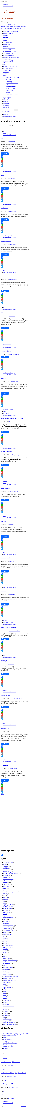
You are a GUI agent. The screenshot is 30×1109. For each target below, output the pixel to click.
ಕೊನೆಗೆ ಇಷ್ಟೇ (3, 521)
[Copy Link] (15, 163)
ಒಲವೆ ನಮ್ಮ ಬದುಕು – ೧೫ (6, 241)
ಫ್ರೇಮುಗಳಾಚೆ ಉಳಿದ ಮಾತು (12, 83)
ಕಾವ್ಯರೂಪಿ (5, 35)
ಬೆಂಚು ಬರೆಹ (3, 591)
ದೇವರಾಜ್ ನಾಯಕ (13, 731)
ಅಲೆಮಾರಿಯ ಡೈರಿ (7, 875)
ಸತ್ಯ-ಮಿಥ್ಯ (5, 998)
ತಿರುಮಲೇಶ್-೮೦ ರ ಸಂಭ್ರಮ (9, 53)
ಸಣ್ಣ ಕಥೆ (5, 996)
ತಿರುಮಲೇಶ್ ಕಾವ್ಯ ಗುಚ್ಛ (8, 926)
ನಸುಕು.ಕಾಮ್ (8, 11)
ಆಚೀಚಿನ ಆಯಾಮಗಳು (11, 86)
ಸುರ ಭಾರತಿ (8, 79)
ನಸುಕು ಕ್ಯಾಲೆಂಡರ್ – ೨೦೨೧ (9, 48)
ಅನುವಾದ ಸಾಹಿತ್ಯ (7, 59)
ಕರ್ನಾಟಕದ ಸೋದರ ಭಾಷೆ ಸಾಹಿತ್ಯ (10, 66)
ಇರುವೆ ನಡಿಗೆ (6, 882)
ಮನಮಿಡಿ (5, 971)
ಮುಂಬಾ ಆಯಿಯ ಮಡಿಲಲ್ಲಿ (9, 44)
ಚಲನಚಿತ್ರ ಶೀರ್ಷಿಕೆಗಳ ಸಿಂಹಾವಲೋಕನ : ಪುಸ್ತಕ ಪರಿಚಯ (12, 418)
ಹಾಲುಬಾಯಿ (3, 275)
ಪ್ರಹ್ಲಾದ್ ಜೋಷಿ (12, 244)
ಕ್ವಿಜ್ (4, 901)
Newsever (23, 1106)
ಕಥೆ (4, 64)
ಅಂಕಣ (5, 75)
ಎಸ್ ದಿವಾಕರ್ (12, 141)
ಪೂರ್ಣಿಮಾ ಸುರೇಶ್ (13, 279)
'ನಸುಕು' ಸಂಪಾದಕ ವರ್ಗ (14, 354)
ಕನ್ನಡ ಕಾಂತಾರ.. (6, 1048)
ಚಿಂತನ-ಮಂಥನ (6, 912)
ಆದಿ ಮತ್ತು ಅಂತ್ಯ (4, 765)
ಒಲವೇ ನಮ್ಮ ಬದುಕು (10, 88)
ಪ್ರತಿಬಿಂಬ (8, 92)
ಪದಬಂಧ (5, 943)
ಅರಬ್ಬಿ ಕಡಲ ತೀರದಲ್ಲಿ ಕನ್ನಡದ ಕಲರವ (11, 57)
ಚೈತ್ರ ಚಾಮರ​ (5, 46)
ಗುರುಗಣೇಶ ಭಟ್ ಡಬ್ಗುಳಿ (14, 454)
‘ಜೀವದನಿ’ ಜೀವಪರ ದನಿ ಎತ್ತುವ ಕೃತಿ (10, 1043)
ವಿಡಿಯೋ (5, 989)
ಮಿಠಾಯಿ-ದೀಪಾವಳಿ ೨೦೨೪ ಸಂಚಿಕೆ (10, 31)
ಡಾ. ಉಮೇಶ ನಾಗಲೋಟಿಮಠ (15, 698)
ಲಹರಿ (4, 483)
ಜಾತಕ (14, 28)
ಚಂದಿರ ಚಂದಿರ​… (4, 208)
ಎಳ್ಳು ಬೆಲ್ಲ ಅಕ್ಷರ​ (6, 884)
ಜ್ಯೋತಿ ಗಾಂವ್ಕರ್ (11, 664)
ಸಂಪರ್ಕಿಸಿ (5, 4)
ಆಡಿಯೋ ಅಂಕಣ (7, 880)
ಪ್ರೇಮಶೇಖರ (11, 524)
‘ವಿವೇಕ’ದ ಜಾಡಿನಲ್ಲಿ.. (10, 90)
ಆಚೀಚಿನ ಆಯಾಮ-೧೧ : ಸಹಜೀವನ (8, 627)
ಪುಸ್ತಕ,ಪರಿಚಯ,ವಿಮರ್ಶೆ (8, 68)
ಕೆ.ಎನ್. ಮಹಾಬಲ (13, 421)
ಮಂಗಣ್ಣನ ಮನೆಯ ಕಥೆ (5, 558)
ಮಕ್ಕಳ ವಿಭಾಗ (6, 103)
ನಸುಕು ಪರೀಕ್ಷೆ (6, 932)
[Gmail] (15, 161)
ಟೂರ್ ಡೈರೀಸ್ (6, 105)
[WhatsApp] (15, 159)
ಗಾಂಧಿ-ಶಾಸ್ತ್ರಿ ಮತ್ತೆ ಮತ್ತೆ (8, 61)
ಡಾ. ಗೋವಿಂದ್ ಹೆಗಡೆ (13, 381)
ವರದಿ (4, 985)
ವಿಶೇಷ (4, 133)
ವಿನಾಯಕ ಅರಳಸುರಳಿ (13, 491)
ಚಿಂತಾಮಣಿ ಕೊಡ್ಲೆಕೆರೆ (11, 1076)
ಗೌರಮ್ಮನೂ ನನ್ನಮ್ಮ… (21, 28)
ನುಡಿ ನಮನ (5, 941)
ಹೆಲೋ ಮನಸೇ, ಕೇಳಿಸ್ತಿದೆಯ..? (9, 1022)
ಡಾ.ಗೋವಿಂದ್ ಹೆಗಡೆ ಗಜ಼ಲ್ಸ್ (9, 373)
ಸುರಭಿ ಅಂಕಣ (9, 81)
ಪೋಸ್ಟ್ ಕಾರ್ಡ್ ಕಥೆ (7, 947)
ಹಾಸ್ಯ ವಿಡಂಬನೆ (6, 413)
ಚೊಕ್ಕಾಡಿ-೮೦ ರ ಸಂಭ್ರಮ (8, 917)
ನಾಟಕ (4, 936)
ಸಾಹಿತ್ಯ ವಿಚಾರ (6, 1004)
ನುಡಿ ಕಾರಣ (8, 84)
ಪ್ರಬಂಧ (5, 481)
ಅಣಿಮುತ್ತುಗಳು (6, 866)
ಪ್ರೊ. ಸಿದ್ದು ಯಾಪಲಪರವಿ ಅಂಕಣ (13, 77)
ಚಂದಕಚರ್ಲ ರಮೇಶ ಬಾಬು (14, 631)
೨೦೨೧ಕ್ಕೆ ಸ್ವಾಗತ (4, 660)
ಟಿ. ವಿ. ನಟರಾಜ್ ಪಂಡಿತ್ (13, 1087)
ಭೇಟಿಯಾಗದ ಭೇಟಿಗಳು (8, 967)
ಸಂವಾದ (5, 96)
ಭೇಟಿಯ (5, 965)
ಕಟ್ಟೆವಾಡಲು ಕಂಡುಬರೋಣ (6, 451)
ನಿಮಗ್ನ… (2, 312)
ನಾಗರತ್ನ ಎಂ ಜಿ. (11, 1098)
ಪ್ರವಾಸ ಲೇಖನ (6, 958)
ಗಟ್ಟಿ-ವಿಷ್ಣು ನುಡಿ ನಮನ (8, 33)
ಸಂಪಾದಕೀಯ (6, 1000)
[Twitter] (15, 166)
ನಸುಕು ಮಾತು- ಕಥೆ (7, 344)
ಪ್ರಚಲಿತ (5, 73)
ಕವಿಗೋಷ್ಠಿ (5, 893)
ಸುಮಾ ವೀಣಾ (12, 594)
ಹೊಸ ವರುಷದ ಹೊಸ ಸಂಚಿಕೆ (9, 51)
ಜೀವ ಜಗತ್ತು (5, 921)
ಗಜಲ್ (4, 903)
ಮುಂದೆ (3, 794)
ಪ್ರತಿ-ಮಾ (2, 175)
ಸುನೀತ (4, 1008)
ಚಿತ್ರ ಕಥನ (5, 914)
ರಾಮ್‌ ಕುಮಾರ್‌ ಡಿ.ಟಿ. (13, 768)
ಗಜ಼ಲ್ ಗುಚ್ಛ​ (3, 378)
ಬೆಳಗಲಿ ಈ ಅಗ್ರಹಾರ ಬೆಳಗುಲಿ (9, 1035)
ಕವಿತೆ (4, 62)
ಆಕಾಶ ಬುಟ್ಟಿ (5, 40)
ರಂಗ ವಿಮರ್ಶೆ (6, 982)
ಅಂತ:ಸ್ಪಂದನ (6, 868)
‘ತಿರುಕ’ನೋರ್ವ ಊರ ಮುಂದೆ (12, 94)
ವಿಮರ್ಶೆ (5, 991)
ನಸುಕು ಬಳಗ (6, 101)
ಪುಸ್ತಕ (2, 138)
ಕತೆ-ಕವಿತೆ (5, 888)
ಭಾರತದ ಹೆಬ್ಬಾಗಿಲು (7, 963)
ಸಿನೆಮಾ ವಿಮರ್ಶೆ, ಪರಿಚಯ (8, 1006)
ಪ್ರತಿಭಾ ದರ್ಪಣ (6, 954)
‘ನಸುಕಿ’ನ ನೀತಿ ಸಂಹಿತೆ (8, 6)
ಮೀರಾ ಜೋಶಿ (12, 178)
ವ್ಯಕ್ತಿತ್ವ (4, 995)
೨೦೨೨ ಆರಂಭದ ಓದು (8, 38)
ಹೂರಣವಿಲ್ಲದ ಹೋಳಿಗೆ (8, 1046)
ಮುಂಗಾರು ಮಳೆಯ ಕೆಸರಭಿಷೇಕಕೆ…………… (11, 24)
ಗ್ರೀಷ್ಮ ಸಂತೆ (5, 37)
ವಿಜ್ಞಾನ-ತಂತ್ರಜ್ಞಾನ (7, 97)
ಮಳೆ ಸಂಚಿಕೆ (6, 72)
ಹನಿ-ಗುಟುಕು (6, 1015)
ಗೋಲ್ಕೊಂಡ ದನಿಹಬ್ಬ (7, 908)
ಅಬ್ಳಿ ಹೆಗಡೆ (11, 561)
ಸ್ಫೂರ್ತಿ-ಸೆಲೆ (5, 99)
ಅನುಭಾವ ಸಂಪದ (7, 70)
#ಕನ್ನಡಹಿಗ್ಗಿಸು (6, 107)
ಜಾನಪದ (5, 919)
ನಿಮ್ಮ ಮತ (5, 938)
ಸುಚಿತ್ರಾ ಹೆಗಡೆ (12, 316)
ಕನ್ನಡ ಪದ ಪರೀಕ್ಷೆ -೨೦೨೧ (6, 351)
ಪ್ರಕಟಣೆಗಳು (5, 949)
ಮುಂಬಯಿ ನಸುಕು (7, 49)
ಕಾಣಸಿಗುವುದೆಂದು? (5, 728)
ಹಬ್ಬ (4, 1017)
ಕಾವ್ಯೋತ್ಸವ (5, 899)
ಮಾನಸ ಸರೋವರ (7, 974)
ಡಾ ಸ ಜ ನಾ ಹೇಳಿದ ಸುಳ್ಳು (6, 695)
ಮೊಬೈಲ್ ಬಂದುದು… (5, 488)
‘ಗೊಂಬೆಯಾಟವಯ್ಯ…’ (8, 1044)
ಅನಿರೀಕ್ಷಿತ (5, 1041)
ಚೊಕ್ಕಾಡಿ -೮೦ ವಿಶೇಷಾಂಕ (8, 55)
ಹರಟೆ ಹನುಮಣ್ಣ (6, 1019)
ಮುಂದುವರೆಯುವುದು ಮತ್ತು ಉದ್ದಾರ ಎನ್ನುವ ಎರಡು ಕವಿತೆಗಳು (16, 1033)
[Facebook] (15, 156)
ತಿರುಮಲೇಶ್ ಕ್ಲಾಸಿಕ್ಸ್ (7, 42)
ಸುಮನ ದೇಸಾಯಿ (12, 211)
